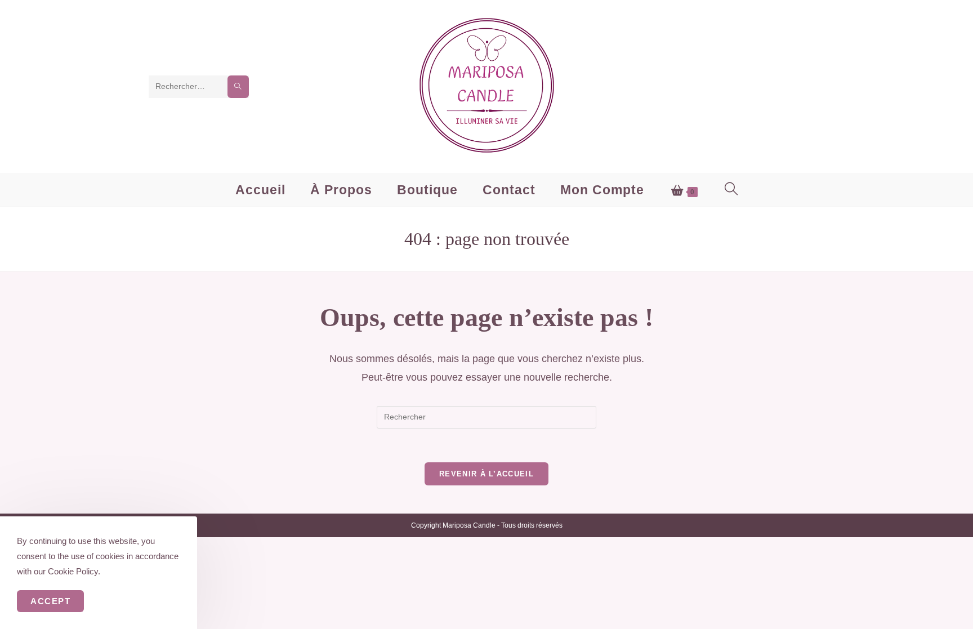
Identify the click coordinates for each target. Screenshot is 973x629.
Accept (50, 601)
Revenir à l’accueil (486, 474)
